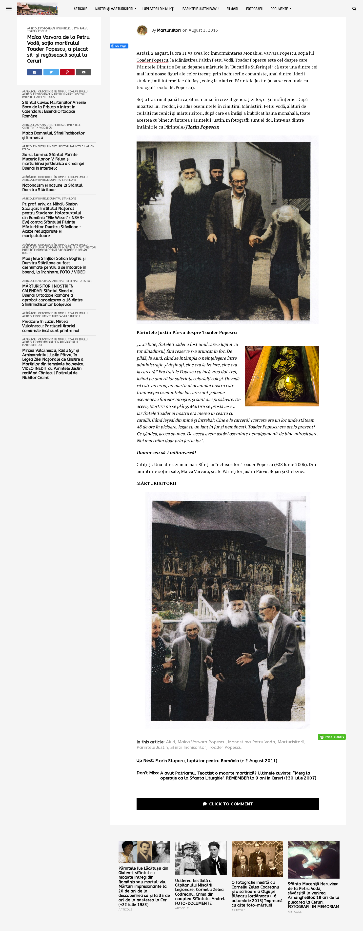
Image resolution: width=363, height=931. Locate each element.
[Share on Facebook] (34, 72)
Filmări (232, 8)
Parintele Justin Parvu (72, 28)
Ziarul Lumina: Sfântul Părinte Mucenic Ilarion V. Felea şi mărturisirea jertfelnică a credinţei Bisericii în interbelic (52, 162)
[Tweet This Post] (51, 72)
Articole (80, 8)
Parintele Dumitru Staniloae (55, 179)
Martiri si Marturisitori (68, 94)
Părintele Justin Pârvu (200, 8)
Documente (279, 8)
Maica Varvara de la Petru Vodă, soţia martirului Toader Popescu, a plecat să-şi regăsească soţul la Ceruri (58, 49)
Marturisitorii (169, 30)
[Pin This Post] (67, 72)
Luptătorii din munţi (158, 8)
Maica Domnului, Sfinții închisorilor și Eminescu (53, 135)
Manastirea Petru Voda (251, 742)
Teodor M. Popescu (173, 87)
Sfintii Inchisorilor (188, 747)
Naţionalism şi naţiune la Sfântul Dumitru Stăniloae (52, 187)
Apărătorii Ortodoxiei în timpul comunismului (55, 91)
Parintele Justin (152, 747)
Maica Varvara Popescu (201, 742)
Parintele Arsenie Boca (38, 97)
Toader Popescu (38, 31)
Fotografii (254, 8)
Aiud (170, 742)
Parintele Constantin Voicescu (51, 126)
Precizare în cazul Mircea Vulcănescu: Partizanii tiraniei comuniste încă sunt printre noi (50, 326)
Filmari (40, 247)
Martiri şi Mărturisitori (114, 8)
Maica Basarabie (46, 281)
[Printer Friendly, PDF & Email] (332, 736)
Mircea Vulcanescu (66, 316)
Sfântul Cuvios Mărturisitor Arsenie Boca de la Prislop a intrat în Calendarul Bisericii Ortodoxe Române (54, 109)
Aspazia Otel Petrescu (50, 125)
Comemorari (44, 342)
